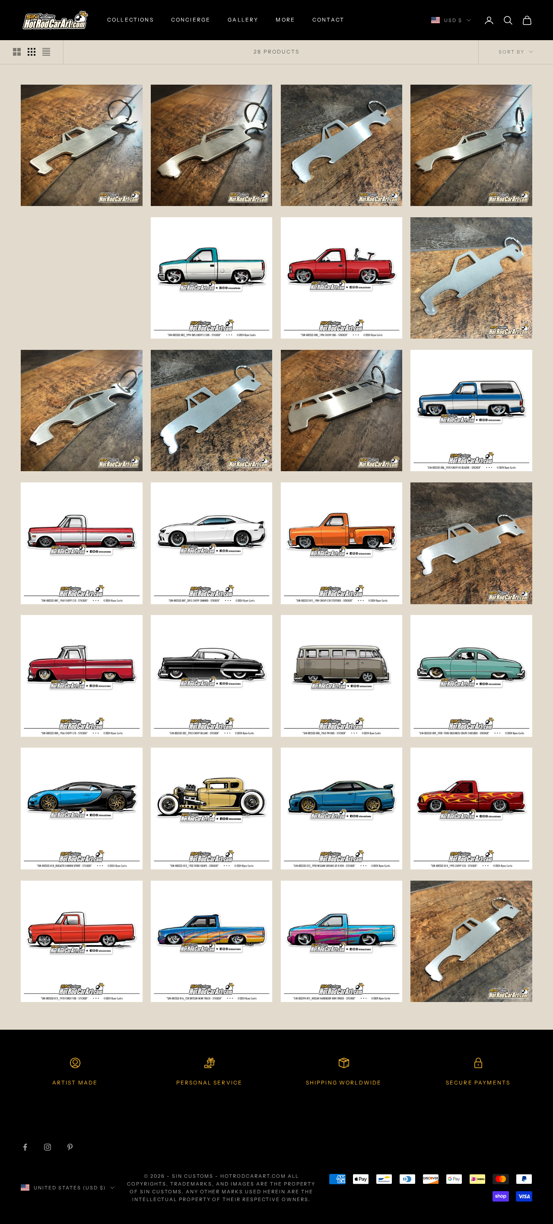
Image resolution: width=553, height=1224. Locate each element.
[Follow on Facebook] (25, 1147)
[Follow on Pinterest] (70, 1147)
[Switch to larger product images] (17, 51)
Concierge (190, 19)
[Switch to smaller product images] (31, 51)
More (285, 19)
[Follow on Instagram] (47, 1147)
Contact (328, 19)
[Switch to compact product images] (46, 51)
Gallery (243, 19)
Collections (130, 19)
